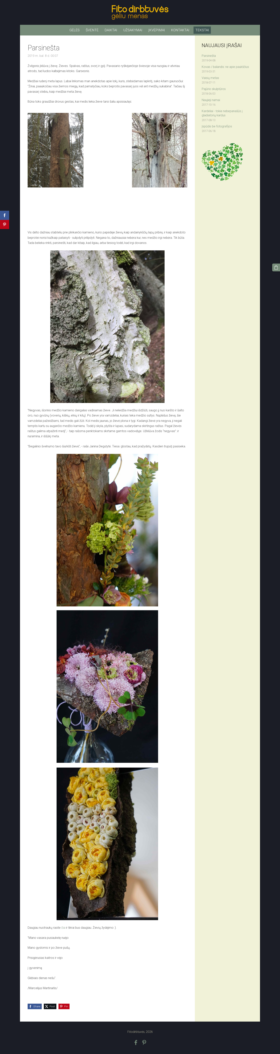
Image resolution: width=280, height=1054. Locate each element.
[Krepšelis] (276, 267)
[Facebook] (136, 1042)
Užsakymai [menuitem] (132, 30)
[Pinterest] (144, 1042)
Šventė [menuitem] (92, 30)
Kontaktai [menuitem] (180, 30)
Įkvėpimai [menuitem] (156, 30)
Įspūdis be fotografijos (217, 126)
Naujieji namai (211, 100)
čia (63, 927)
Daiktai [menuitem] (111, 30)
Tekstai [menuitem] (202, 30)
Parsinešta (209, 56)
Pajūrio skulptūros (214, 89)
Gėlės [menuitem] (75, 30)
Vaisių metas (210, 78)
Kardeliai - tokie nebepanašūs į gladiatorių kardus (222, 113)
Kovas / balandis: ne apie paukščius (225, 67)
